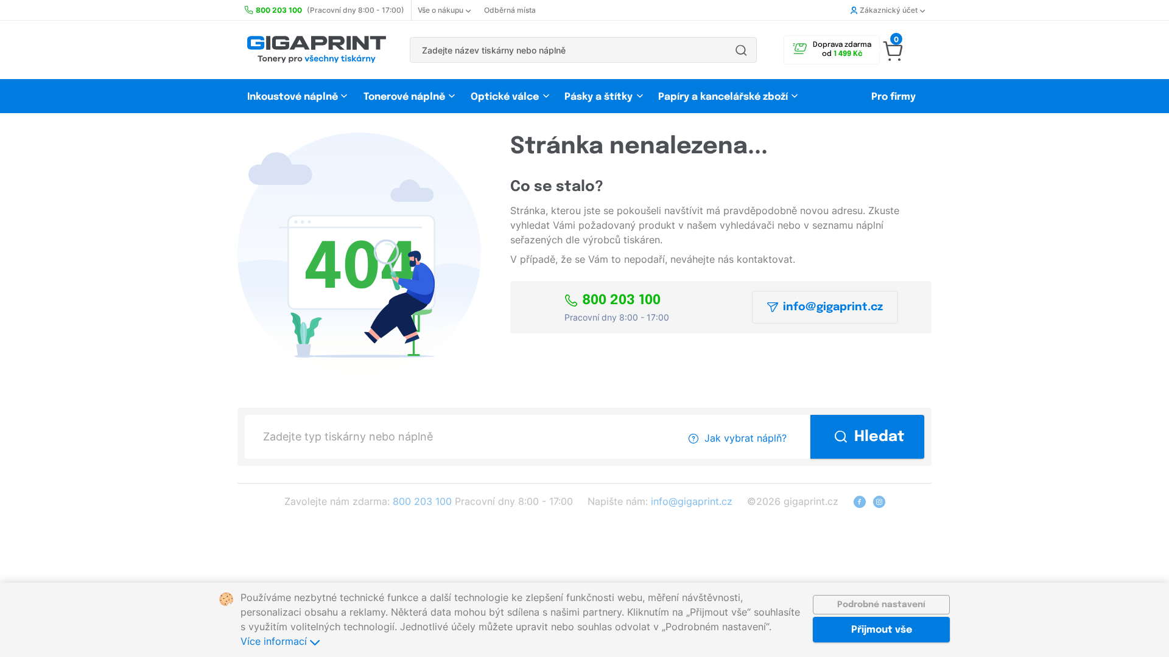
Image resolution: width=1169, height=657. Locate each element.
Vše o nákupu (440, 10)
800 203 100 (621, 300)
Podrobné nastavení (881, 604)
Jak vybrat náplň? (745, 438)
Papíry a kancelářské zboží (724, 97)
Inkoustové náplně (292, 97)
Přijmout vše (881, 630)
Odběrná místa (510, 10)
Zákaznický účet (889, 10)
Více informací (275, 641)
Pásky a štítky (598, 97)
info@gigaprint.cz (833, 307)
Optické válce (505, 97)
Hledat (879, 437)
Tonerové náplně (404, 97)
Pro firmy (893, 97)
